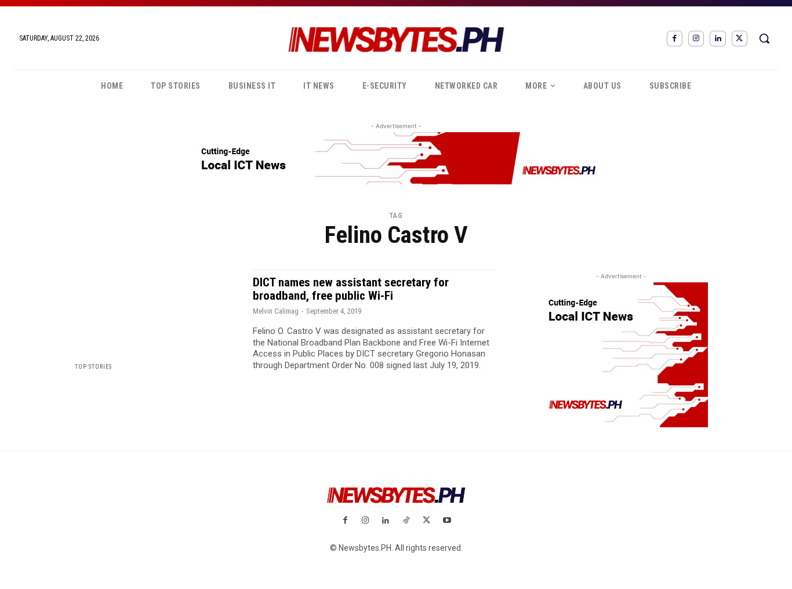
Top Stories (93, 366)
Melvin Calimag (276, 311)
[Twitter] (739, 38)
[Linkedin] (717, 38)
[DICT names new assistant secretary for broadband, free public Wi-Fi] (156, 320)
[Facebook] (674, 38)
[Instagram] (696, 38)
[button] (764, 38)
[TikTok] (406, 521)
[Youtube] (446, 521)
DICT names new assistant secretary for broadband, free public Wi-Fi (351, 289)
